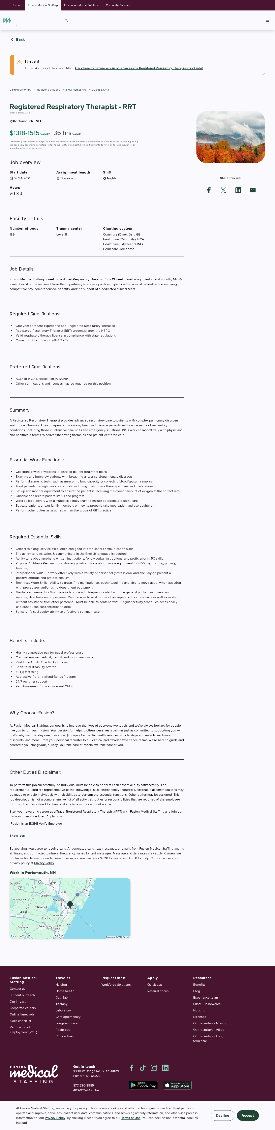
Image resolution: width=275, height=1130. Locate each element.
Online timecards (22, 1014)
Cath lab (62, 998)
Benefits (199, 985)
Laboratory (63, 1010)
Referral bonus (158, 991)
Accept (248, 1115)
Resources (202, 978)
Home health (65, 991)
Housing (199, 1010)
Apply (152, 978)
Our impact (18, 1002)
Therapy (61, 1004)
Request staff (113, 978)
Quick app (154, 985)
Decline (223, 1115)
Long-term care (67, 1023)
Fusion (17, 5)
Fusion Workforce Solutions (81, 5)
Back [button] (20, 39)
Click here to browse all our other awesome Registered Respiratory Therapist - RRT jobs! (139, 68)
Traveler (63, 978)
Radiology (63, 1030)
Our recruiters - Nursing (210, 1023)
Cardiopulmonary (20, 89)
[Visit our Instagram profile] (154, 1068)
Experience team (205, 998)
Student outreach (22, 995)
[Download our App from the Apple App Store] (177, 1085)
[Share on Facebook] (209, 190)
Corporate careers (23, 1008)
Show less (17, 836)
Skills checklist (20, 1021)
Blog (196, 991)
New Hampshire (76, 89)
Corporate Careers (118, 5)
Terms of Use (131, 1118)
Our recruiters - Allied (208, 1030)
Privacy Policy (44, 863)
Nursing (61, 985)
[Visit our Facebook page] (132, 1068)
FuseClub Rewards (206, 1004)
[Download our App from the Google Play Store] (143, 1085)
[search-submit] (66, 20)
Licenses (199, 1017)
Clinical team (65, 1036)
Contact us (17, 989)
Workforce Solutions (116, 985)
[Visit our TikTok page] (143, 1068)
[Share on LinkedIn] (238, 190)
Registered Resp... (49, 89)
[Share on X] (223, 190)
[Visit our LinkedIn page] (165, 1068)
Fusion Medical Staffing (43, 5)
